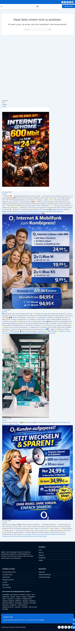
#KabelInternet (46, 534)
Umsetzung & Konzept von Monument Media (13, 627)
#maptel (53, 333)
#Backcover (5, 424)
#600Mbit (52, 534)
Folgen (4, 106)
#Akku (68, 422)
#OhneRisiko (18, 536)
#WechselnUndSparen (8, 536)
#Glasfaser (42, 211)
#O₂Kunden (28, 534)
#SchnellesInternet (61, 534)
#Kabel (47, 211)
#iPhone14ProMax (61, 422)
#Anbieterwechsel (7, 213)
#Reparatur (12, 424)
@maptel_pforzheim (22, 211)
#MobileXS (41, 333)
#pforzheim (47, 333)
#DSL (51, 211)
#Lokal (21, 213)
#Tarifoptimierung (58, 211)
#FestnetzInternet (36, 534)
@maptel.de (60, 209)
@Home (45, 317)
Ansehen (4, 194)
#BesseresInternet (37, 213)
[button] (37, 6)
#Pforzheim (15, 213)
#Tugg (17, 424)
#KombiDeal (8, 333)
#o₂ (3, 333)
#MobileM (35, 333)
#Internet (36, 211)
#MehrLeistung (27, 213)
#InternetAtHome (27, 333)
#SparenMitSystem (17, 333)
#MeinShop (25, 536)
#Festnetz (31, 211)
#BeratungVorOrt (33, 536)
